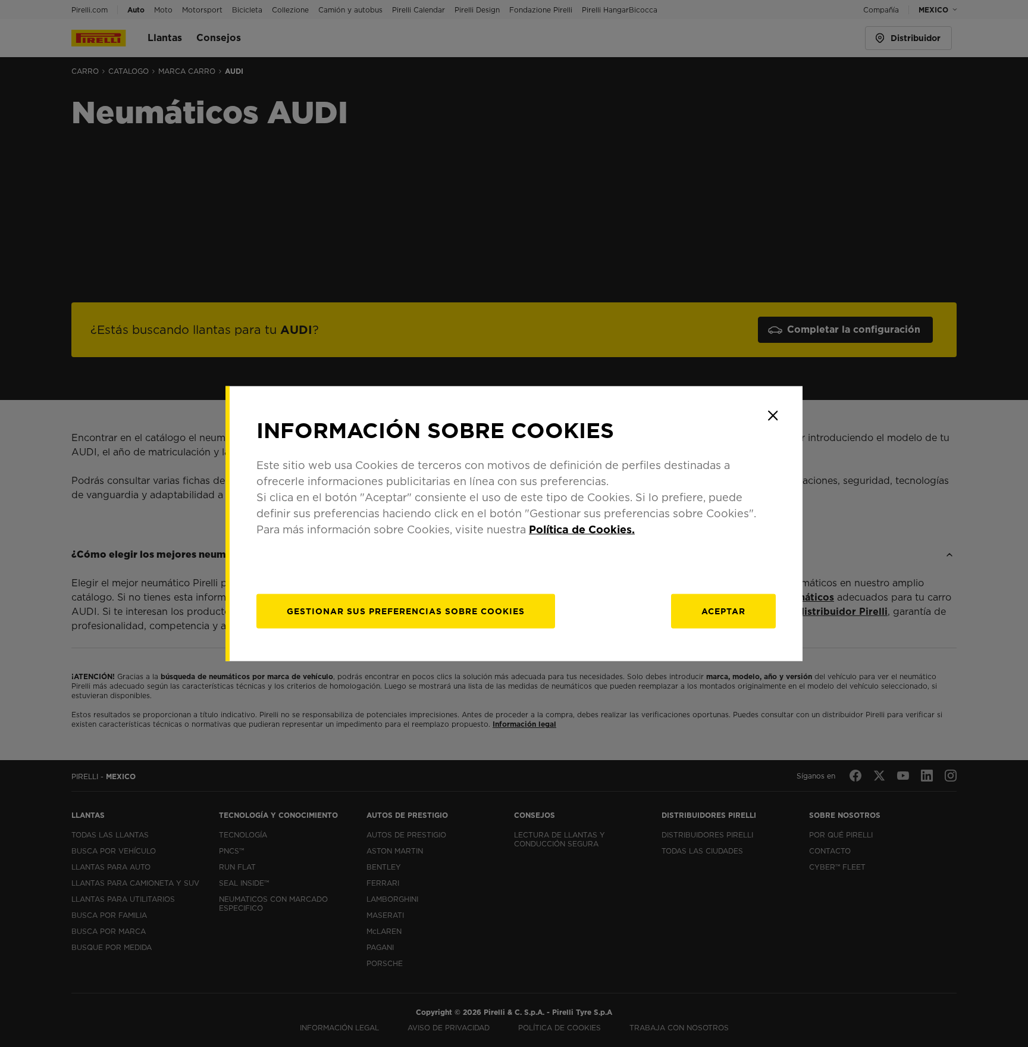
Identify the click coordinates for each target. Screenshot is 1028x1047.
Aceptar (723, 611)
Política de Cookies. (582, 529)
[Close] (773, 415)
